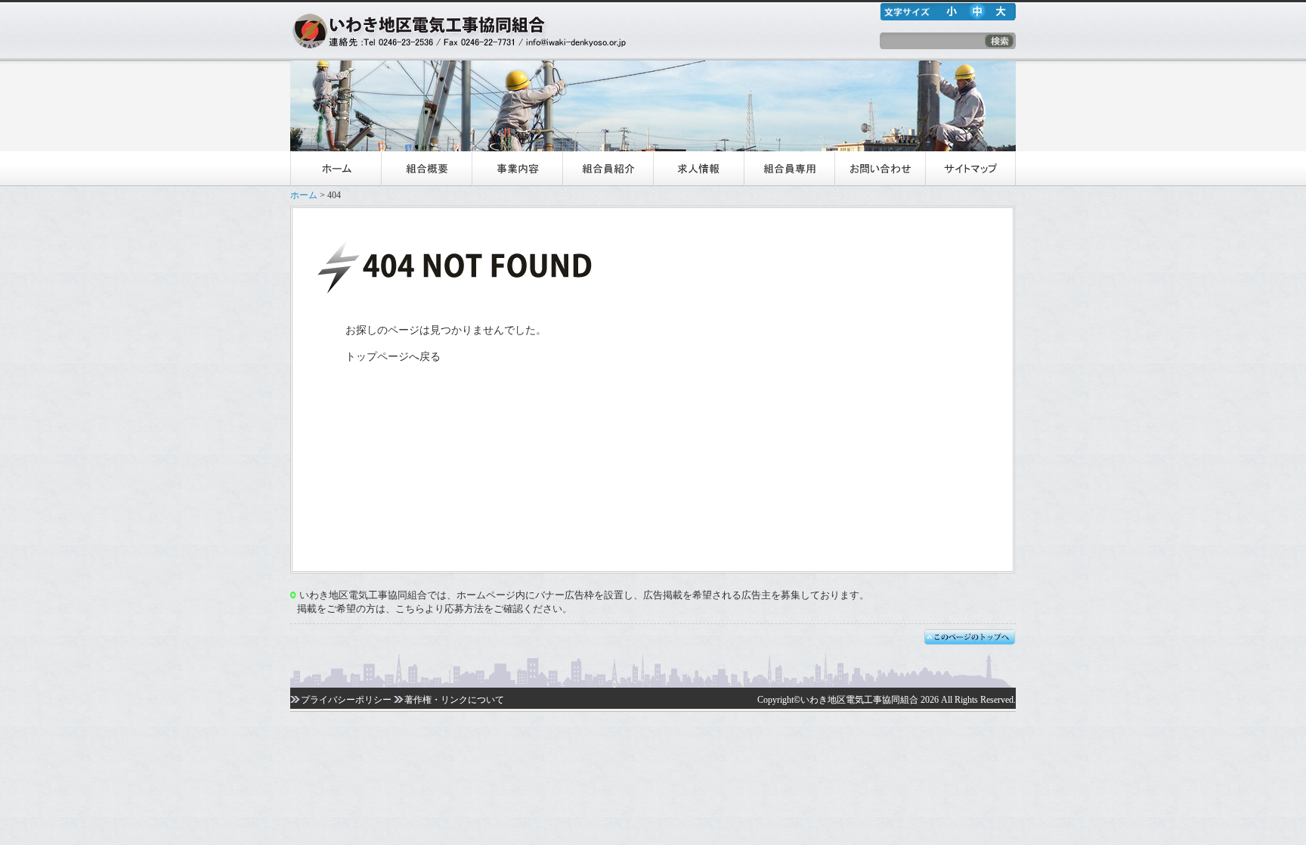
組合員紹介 (607, 168)
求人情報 (698, 168)
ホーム (335, 168)
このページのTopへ (970, 638)
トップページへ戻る (393, 356)
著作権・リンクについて (454, 699)
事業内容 (517, 168)
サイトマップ (970, 168)
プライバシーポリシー (346, 699)
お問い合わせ (879, 168)
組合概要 (426, 168)
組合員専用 (789, 168)
